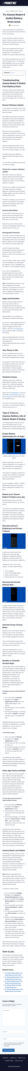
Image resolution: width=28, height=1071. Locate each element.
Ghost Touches (6, 396)
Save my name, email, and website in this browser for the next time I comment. (14, 1044)
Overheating (14, 392)
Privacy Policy (9, 1060)
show (12, 72)
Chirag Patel (16, 25)
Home (7, 11)
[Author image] (10, 25)
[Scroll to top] (24, 1063)
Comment (6, 1010)
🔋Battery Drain (14, 11)
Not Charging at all (15, 394)
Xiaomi (20, 11)
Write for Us (21, 1058)
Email (5, 1039)
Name (5, 1031)
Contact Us (13, 1058)
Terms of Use (19, 1060)
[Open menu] (24, 3)
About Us (5, 1058)
